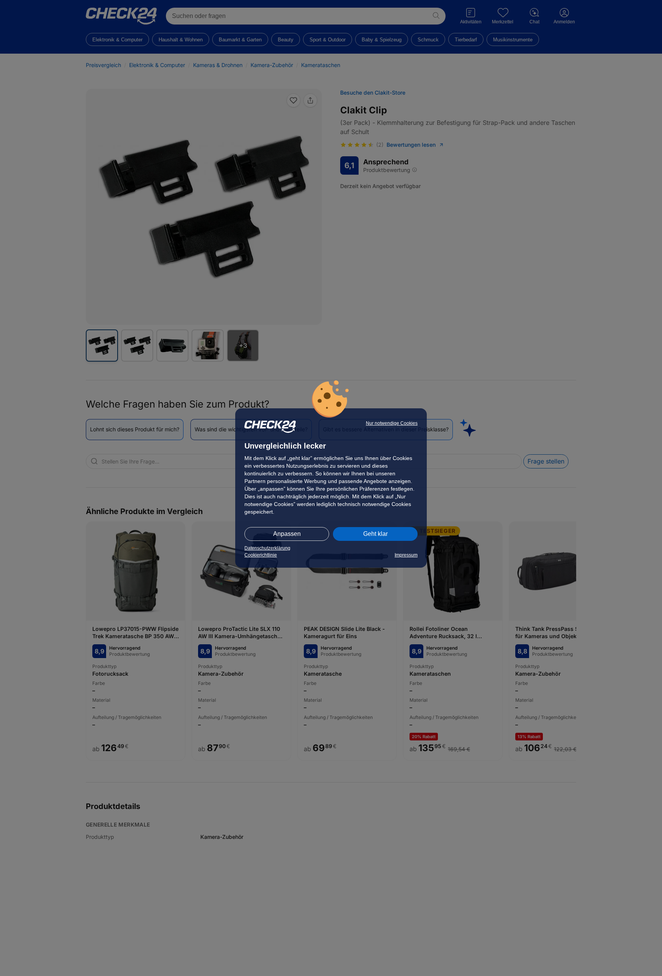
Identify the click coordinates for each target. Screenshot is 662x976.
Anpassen (287, 534)
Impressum (406, 555)
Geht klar (375, 534)
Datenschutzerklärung (267, 548)
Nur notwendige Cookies (392, 423)
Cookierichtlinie (260, 555)
